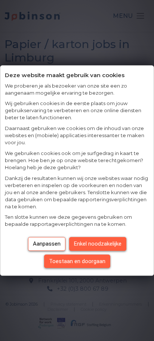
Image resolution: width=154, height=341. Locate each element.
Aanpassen (47, 243)
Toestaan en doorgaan (77, 261)
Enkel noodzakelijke (97, 243)
